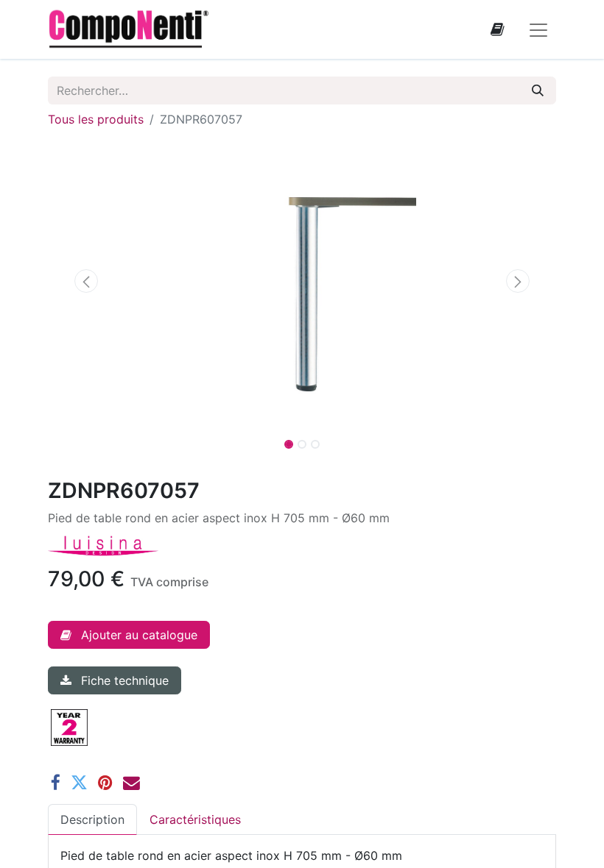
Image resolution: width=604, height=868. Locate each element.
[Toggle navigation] (538, 29)
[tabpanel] (302, 855)
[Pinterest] (105, 783)
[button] (86, 281)
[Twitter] (79, 783)
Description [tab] (92, 819)
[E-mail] (131, 783)
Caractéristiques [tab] (195, 819)
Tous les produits (96, 119)
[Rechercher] (537, 90)
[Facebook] (55, 783)
